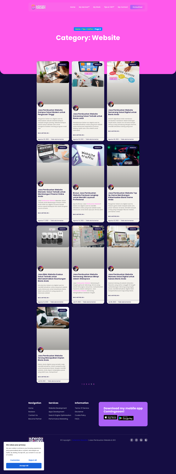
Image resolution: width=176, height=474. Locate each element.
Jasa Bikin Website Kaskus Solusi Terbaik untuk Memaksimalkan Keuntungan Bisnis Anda (52, 277)
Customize (15, 460)
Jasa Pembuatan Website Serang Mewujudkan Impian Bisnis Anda (51, 357)
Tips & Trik (108, 7)
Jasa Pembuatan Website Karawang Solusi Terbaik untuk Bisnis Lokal (87, 116)
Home (72, 7)
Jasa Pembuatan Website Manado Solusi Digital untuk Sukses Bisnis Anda (121, 276)
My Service (83, 7)
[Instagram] (136, 440)
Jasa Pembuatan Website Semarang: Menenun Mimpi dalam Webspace (86, 276)
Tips (84, 29)
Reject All (33, 460)
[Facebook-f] (131, 440)
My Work (96, 7)
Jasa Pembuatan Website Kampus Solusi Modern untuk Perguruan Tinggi (51, 112)
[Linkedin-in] (141, 440)
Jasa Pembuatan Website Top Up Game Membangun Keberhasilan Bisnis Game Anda (122, 196)
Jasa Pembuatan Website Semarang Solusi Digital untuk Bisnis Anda (122, 112)
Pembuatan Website (48, 200)
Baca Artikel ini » (43, 133)
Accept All (24, 465)
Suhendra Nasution (80, 440)
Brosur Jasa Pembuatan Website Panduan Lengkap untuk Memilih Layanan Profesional (85, 196)
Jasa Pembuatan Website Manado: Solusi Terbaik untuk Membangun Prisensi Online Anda (51, 193)
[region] (24, 456)
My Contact (123, 7)
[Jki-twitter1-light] (146, 440)
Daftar (90, 29)
